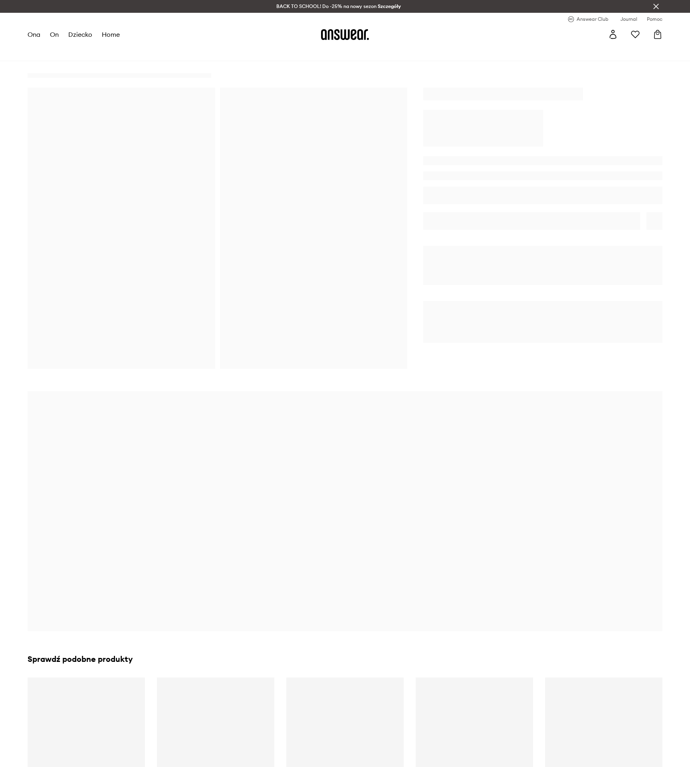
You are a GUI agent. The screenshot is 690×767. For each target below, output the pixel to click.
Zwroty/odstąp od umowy (391, 729)
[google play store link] (542, 704)
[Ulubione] (635, 34)
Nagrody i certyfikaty (68, 729)
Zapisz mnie (260, 616)
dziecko (80, 34)
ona (34, 34)
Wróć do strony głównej (543, 337)
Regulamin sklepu (222, 701)
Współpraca (56, 744)
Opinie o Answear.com (69, 715)
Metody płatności (381, 715)
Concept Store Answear (389, 758)
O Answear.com (61, 701)
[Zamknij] (656, 6)
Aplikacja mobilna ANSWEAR (237, 758)
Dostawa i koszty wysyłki (390, 701)
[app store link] (542, 723)
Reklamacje (373, 744)
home (111, 34)
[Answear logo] (345, 34)
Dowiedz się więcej (432, 551)
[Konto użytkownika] (613, 34)
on (54, 34)
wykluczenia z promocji (145, 545)
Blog (205, 729)
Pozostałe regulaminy (227, 715)
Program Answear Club (229, 744)
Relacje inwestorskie (66, 758)
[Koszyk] (657, 34)
